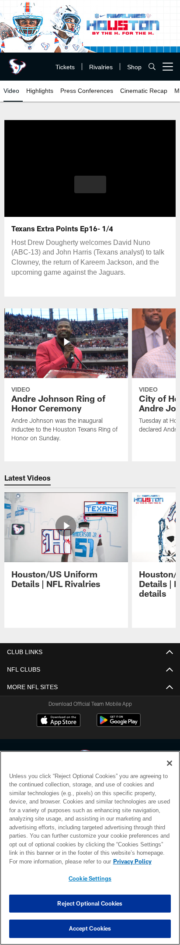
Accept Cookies (90, 928)
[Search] (152, 67)
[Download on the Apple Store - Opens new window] (58, 721)
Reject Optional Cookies (89, 903)
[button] (90, 189)
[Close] (169, 763)
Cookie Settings (90, 878)
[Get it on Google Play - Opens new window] (118, 724)
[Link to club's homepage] (17, 63)
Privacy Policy (57, 861)
